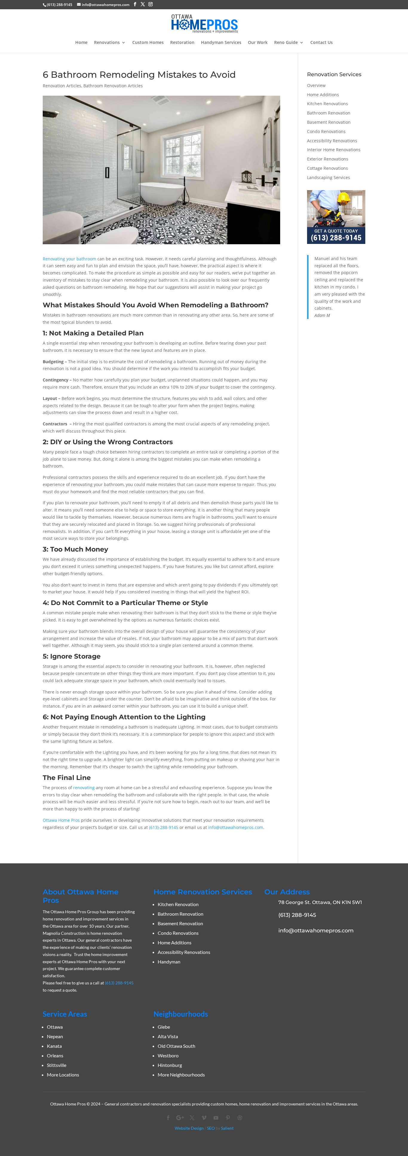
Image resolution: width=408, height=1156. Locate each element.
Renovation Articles (62, 85)
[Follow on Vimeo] (204, 1118)
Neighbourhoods (181, 1014)
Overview (316, 85)
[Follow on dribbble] (240, 1118)
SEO (211, 1128)
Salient (227, 1128)
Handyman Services (221, 42)
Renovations (107, 42)
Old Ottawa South (176, 1046)
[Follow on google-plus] (180, 1118)
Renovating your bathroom (69, 259)
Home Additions (323, 94)
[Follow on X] (192, 1118)
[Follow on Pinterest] (228, 1118)
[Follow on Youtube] (216, 1118)
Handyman (169, 961)
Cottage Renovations (327, 168)
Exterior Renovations (327, 159)
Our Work (258, 42)
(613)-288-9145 (163, 827)
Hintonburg (170, 1065)
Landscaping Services (328, 177)
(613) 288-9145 (59, 4)
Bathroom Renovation (328, 113)
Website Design (189, 1128)
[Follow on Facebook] (168, 1118)
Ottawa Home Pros (61, 820)
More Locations (63, 1074)
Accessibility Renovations (332, 140)
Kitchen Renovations (327, 103)
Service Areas (65, 1014)
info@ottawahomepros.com (235, 827)
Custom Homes (148, 42)
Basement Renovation (329, 122)
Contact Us (321, 42)
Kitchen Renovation (178, 904)
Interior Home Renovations (334, 149)
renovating (84, 787)
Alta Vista (168, 1036)
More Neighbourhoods (181, 1074)
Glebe (164, 1027)
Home (81, 42)
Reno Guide (286, 42)
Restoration (182, 42)
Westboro (168, 1055)
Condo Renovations (326, 131)
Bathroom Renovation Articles (113, 85)
